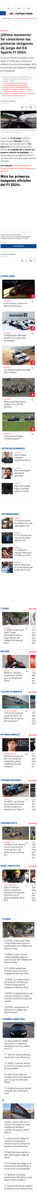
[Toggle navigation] (3, 13)
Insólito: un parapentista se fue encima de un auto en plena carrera (18, 94)
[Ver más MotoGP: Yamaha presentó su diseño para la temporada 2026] (15, 661)
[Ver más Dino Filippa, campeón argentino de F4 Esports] (7, 457)
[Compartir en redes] (32, 301)
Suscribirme (18, 246)
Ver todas (32, 609)
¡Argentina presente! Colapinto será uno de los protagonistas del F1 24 (18, 168)
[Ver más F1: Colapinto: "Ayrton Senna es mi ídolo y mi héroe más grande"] (7, 552)
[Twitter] (13, 9)
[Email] (28, 9)
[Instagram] (23, 9)
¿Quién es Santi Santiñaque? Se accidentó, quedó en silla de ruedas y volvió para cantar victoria (17, 89)
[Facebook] (8, 9)
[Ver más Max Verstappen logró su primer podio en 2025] (7, 488)
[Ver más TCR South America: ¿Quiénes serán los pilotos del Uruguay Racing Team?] (15, 701)
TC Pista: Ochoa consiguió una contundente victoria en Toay (15, 84)
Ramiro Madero (10, 101)
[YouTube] (18, 9)
